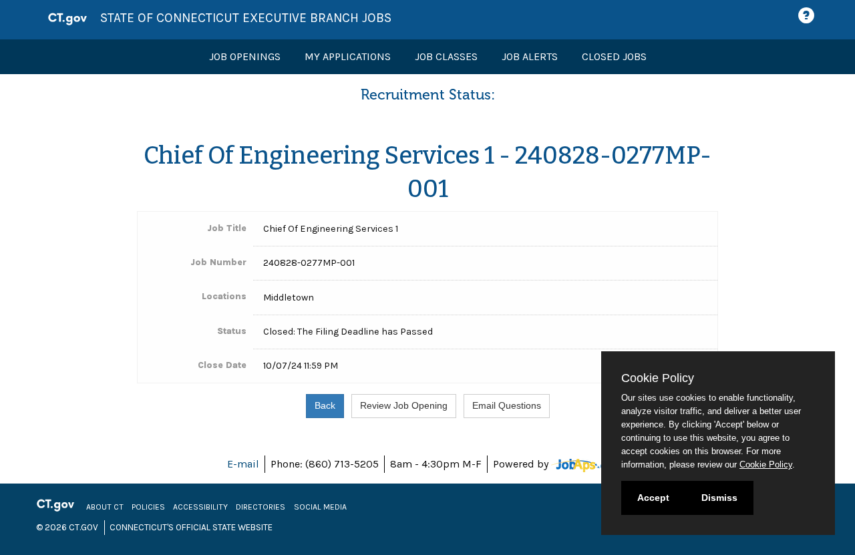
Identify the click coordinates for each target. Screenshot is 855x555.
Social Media (320, 507)
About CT (105, 507)
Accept (653, 497)
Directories (260, 507)
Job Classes (446, 56)
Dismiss (719, 497)
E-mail (243, 463)
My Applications (348, 56)
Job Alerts (530, 56)
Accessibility (200, 507)
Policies (148, 507)
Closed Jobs (614, 56)
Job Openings (245, 56)
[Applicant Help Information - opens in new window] (808, 15)
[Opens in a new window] (589, 463)
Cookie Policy (765, 464)
